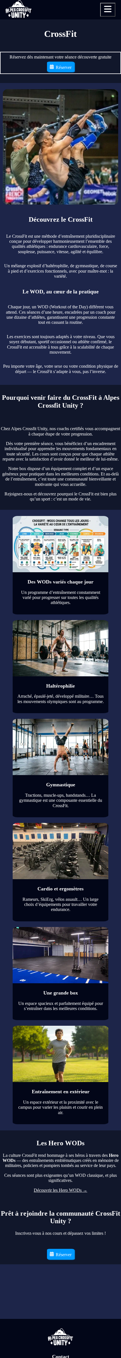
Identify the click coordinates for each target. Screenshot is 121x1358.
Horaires (102, 73)
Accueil (104, 30)
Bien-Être (101, 56)
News (106, 38)
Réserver (101, 99)
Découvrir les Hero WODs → (60, 1190)
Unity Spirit (99, 64)
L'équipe (102, 82)
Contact (103, 90)
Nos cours (101, 47)
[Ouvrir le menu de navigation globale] (107, 10)
